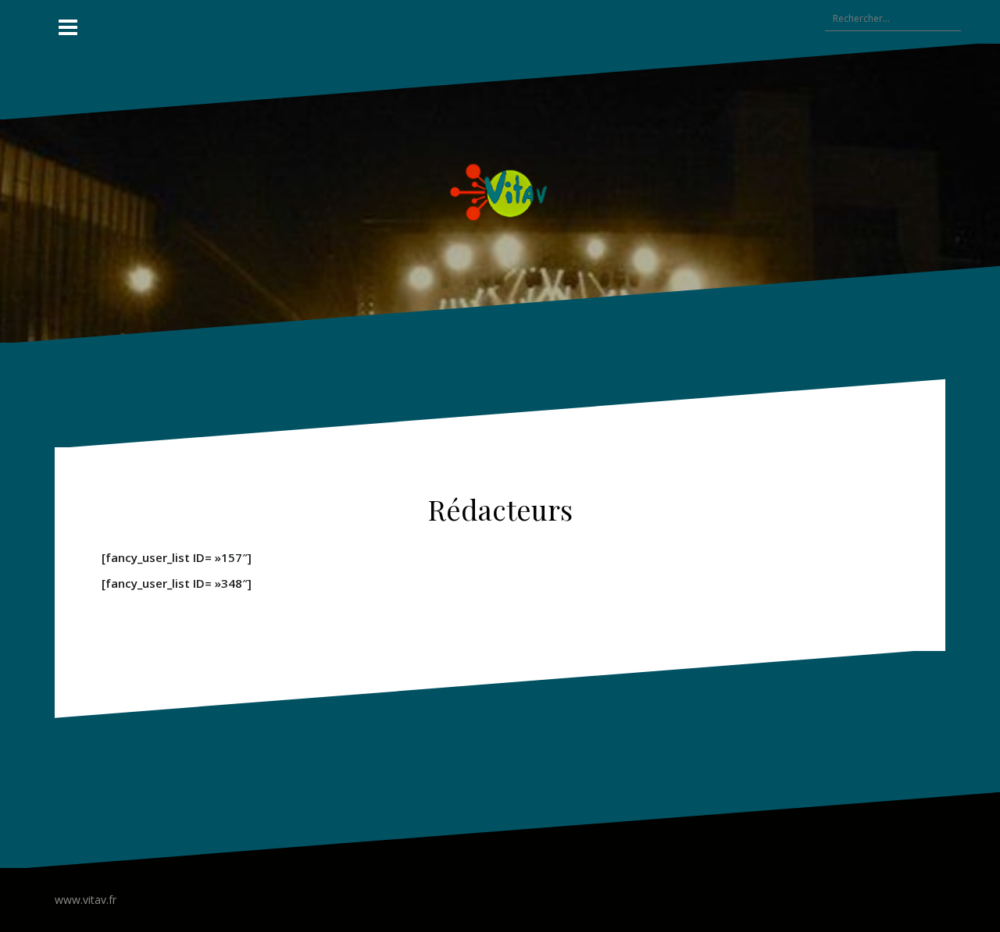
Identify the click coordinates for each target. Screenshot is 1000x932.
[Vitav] (500, 191)
